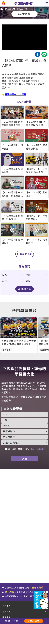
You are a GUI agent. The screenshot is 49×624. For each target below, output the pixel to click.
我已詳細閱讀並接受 (26, 449)
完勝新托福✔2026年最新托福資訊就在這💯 (24, 596)
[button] (46, 592)
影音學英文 (10, 9)
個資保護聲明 (36, 449)
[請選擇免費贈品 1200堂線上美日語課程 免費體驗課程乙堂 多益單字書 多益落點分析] (24, 442)
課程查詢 (26, 289)
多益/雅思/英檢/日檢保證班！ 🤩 (24, 587)
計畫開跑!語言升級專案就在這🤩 (24, 592)
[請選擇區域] (24, 437)
